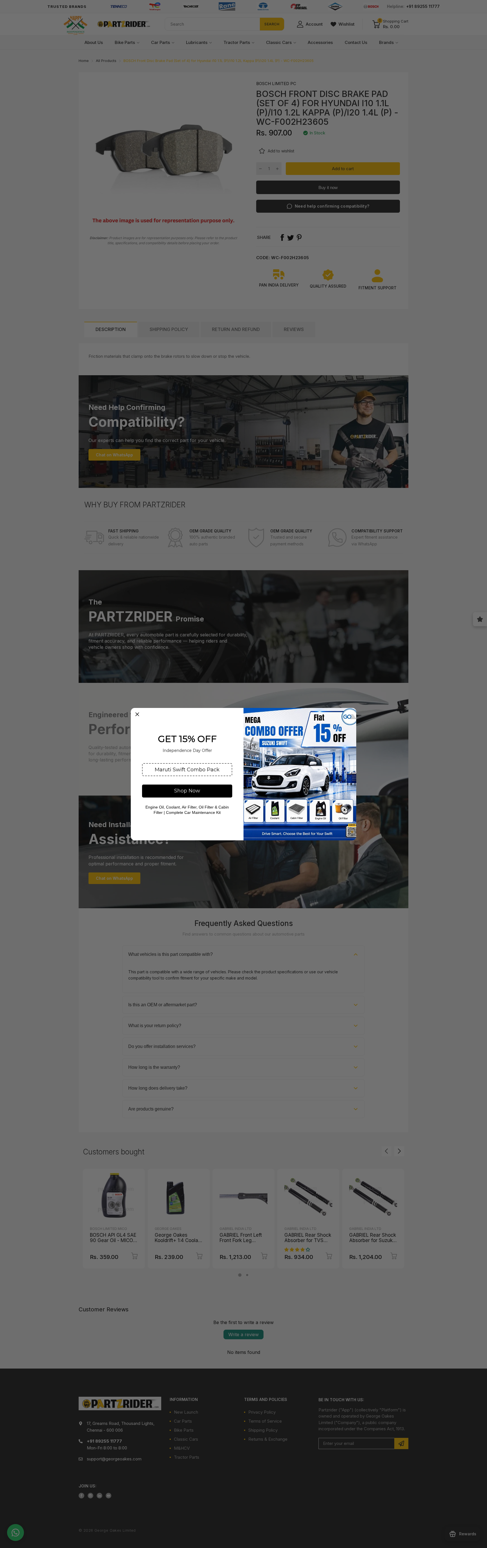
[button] (187, 769)
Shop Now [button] (187, 791)
